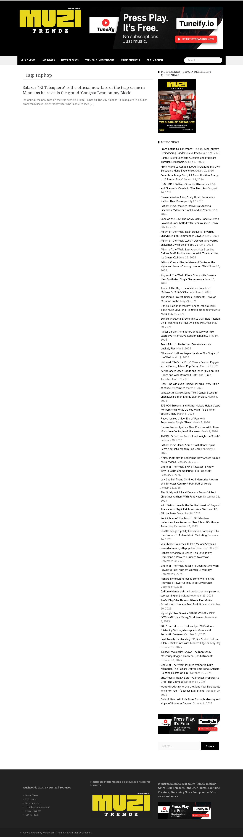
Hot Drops (48, 60)
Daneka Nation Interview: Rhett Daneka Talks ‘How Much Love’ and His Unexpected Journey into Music (190, 310)
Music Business (130, 60)
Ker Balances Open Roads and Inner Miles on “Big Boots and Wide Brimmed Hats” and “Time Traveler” (190, 375)
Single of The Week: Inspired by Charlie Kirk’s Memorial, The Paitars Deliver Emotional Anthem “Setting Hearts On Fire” (190, 669)
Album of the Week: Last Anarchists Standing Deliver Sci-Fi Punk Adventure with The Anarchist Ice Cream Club (189, 253)
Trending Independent (100, 60)
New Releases (70, 60)
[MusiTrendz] (50, 20)
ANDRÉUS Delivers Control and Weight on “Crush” (190, 436)
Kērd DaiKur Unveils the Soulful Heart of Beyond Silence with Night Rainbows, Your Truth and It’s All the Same (190, 509)
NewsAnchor (71, 832)
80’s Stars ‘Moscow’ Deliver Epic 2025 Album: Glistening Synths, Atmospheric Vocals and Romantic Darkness (188, 630)
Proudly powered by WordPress (37, 832)
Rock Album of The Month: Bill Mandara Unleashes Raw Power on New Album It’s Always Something (190, 522)
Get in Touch (154, 60)
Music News (28, 60)
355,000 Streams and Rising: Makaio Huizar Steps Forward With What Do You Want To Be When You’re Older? (190, 409)
